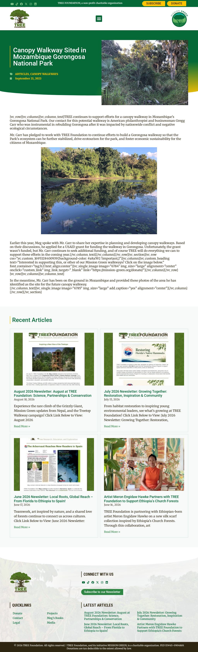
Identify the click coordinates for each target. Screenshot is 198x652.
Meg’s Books (55, 618)
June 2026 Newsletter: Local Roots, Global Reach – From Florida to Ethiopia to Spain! (53, 499)
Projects (52, 613)
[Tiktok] (17, 4)
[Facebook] (21, 4)
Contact (18, 618)
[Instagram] (30, 4)
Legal (16, 622)
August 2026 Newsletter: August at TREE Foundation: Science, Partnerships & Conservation (52, 393)
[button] (99, 18)
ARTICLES (22, 74)
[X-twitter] (26, 4)
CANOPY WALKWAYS (44, 74)
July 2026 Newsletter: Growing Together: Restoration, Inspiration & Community (135, 393)
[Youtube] (12, 4)
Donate (17, 613)
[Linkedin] (35, 4)
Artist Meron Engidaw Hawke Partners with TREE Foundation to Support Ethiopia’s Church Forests (141, 499)
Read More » (22, 426)
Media (51, 622)
